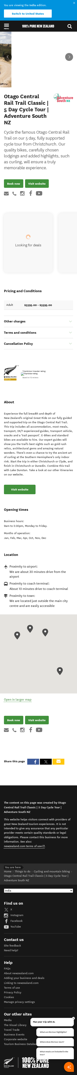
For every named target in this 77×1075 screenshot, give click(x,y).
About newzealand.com (19, 973)
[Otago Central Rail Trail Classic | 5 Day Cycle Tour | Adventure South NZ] (63, 97)
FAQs (7, 968)
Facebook (16, 921)
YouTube (15, 926)
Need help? (11, 950)
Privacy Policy (12, 992)
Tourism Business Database (21, 1044)
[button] (6, 26)
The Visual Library (15, 1025)
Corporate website (15, 1039)
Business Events (14, 1034)
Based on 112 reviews (30, 378)
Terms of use (12, 987)
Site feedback (12, 945)
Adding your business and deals (24, 978)
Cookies (9, 997)
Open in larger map (17, 699)
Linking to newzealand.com (21, 983)
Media (8, 1020)
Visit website (37, 184)
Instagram (16, 915)
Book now (13, 184)
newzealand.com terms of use (24, 846)
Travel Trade (12, 1030)
